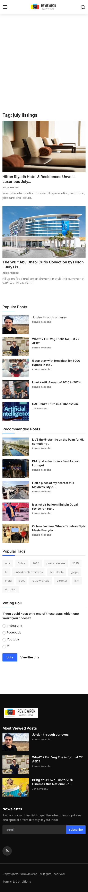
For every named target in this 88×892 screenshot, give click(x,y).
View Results (29, 657)
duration (10, 589)
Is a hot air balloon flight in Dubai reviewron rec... (55, 506)
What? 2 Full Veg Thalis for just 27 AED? (55, 341)
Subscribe (76, 830)
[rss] (7, 851)
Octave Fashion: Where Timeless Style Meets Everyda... (58, 528)
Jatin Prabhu (10, 187)
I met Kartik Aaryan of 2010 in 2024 (56, 382)
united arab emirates (29, 572)
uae (7, 563)
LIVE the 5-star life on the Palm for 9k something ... (58, 441)
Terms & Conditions (16, 882)
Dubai (21, 563)
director (62, 581)
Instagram (14, 625)
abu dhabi (57, 572)
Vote (10, 657)
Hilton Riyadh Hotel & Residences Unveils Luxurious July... (39, 179)
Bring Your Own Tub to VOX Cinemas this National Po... (52, 782)
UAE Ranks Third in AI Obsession (55, 404)
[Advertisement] (44, 66)
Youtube (13, 639)
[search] (83, 7)
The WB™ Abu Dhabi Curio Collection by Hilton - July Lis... (43, 264)
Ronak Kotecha (41, 321)
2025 (75, 563)
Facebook (14, 632)
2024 (36, 563)
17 (6, 572)
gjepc (75, 572)
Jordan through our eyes (49, 317)
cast (22, 581)
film (76, 581)
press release (55, 563)
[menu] (5, 7)
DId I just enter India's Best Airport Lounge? (55, 463)
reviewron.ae (41, 581)
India (8, 581)
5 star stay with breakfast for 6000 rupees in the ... (56, 362)
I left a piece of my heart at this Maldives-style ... (53, 485)
